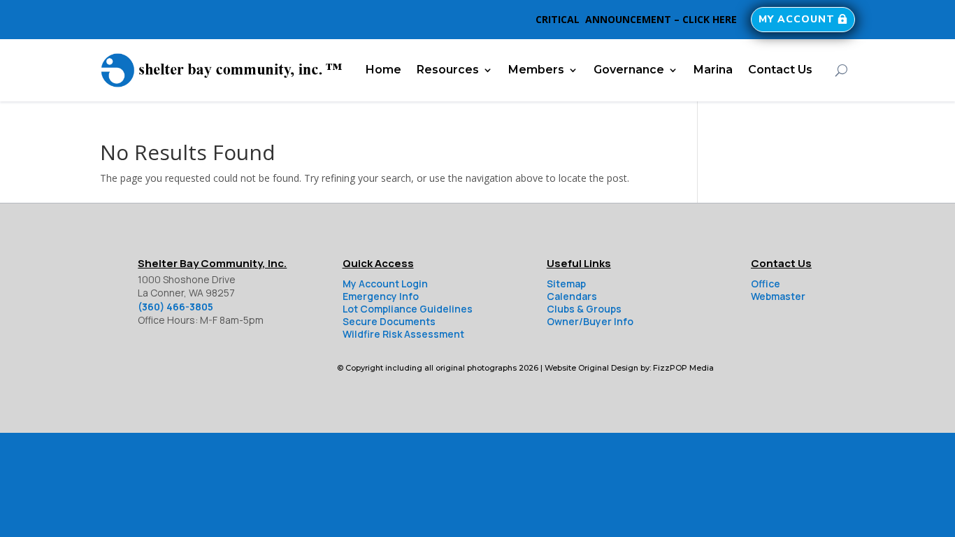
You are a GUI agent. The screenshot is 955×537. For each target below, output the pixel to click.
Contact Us (780, 69)
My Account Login (385, 283)
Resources (448, 69)
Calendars (572, 296)
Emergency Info (381, 296)
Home (383, 69)
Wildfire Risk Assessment (403, 334)
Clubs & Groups (584, 308)
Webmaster (778, 296)
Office (765, 283)
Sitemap (566, 283)
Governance (629, 69)
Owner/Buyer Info (590, 321)
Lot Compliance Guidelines (408, 308)
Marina (713, 69)
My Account (797, 19)
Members (536, 69)
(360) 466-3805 (175, 306)
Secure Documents (389, 321)
